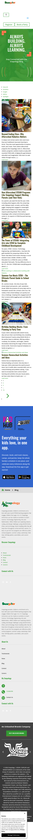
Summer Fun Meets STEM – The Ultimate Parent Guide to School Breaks (15, 278)
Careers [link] (5, 565)
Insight (5, 92)
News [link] (4, 557)
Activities (5, 89)
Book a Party (22, 24)
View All (5, 87)
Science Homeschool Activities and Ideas (15, 356)
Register (8, 24)
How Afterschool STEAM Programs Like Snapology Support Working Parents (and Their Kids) (16, 195)
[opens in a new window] (3, 582)
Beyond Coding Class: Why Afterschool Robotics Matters (14, 135)
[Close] (25, 813)
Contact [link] (5, 562)
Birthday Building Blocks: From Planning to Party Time (15, 328)
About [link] (5, 553)
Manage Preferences (13, 835)
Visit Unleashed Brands (16, 733)
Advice (5, 94)
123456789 (9, 691)
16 (3, 390)
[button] (18, 686)
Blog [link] (4, 560)
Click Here (8, 477)
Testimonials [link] (7, 555)
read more (5, 160)
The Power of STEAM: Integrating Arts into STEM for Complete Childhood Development (15, 243)
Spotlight (5, 96)
